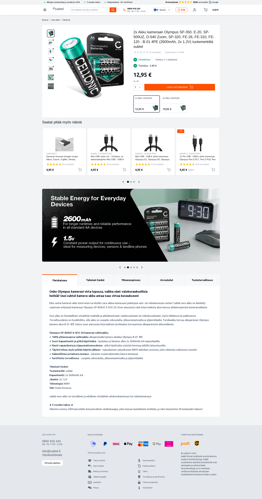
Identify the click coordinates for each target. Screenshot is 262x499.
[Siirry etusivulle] (58, 9)
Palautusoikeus (149, 466)
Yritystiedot (148, 488)
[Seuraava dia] (139, 181)
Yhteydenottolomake (52, 455)
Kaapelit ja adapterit (101, 154)
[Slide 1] (127, 181)
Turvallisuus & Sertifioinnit (154, 477)
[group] (141, 52)
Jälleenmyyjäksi (99, 477)
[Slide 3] (134, 181)
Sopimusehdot (149, 460)
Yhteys (96, 488)
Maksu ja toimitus (100, 471)
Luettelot (97, 482)
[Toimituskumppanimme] (185, 444)
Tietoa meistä (99, 460)
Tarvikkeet (51, 154)
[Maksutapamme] (93, 444)
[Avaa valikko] (45, 9)
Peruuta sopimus (52, 463)
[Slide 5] (137, 267)
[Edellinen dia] (123, 181)
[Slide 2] (131, 181)
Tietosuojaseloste (150, 482)
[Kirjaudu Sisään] (194, 9)
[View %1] (51, 33)
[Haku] (113, 9)
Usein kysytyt (98, 466)
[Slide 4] (134, 267)
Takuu (145, 471)
